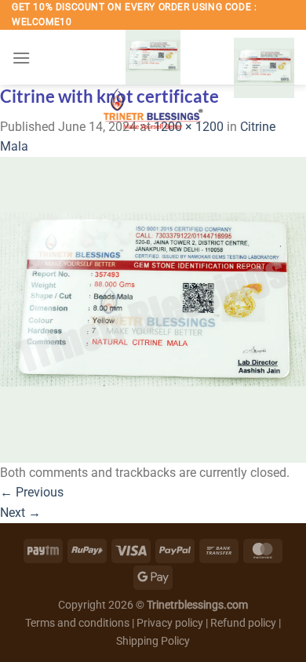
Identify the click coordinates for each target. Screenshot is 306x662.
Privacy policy (170, 623)
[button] (21, 57)
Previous (32, 492)
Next (20, 512)
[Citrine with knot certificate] (153, 308)
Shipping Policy (153, 641)
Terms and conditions (77, 623)
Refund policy (244, 623)
